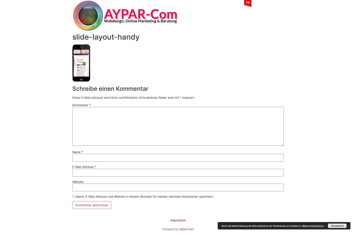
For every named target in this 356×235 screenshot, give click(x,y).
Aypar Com (186, 229)
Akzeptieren (337, 225)
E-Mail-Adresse (84, 166)
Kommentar (81, 105)
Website (77, 181)
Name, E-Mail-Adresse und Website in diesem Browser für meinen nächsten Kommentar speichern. (144, 196)
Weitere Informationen (313, 225)
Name (77, 152)
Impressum (178, 220)
